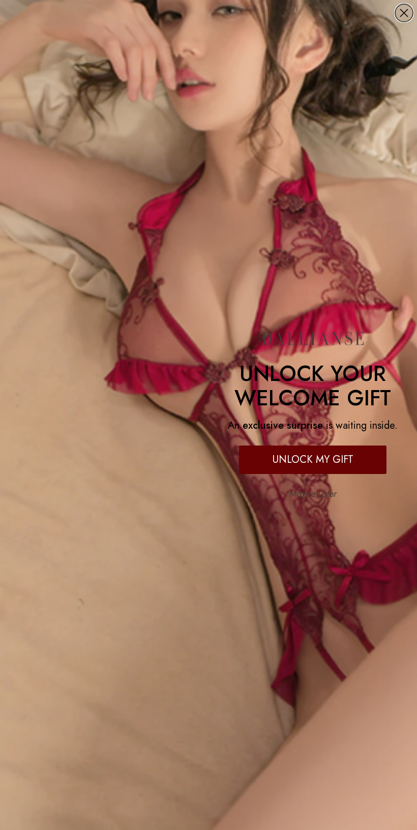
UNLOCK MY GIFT (313, 459)
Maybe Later (313, 493)
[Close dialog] (404, 13)
